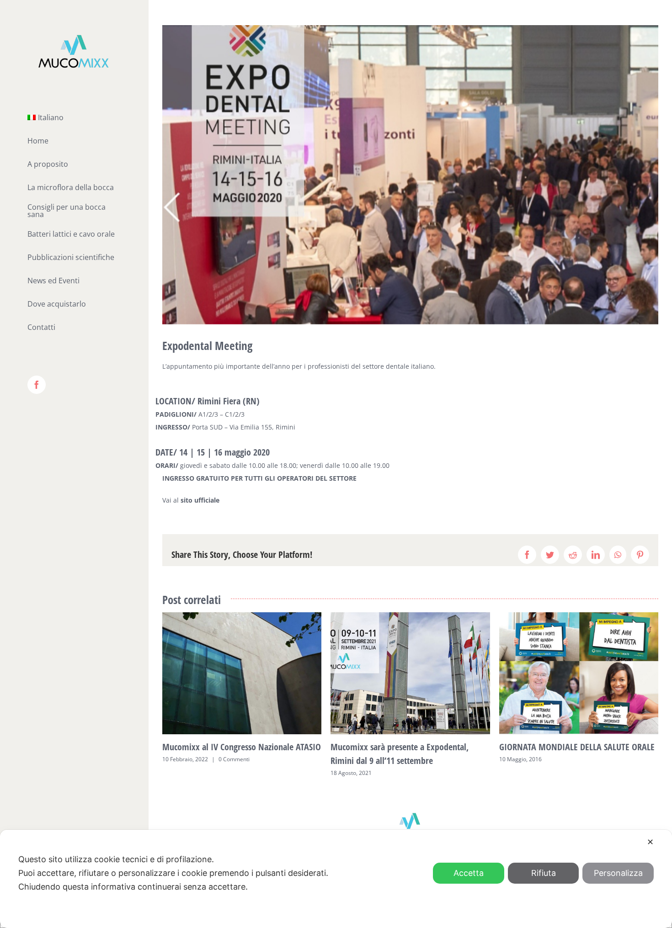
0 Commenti (234, 759)
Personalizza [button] (618, 873)
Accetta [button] (468, 873)
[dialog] (336, 879)
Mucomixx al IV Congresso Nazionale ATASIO (241, 747)
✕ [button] (650, 842)
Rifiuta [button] (543, 873)
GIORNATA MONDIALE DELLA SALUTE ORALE (577, 747)
